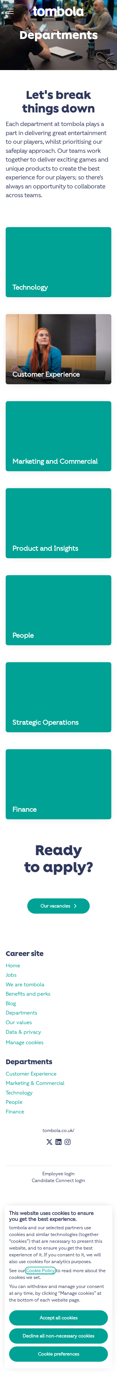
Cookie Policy (40, 1270)
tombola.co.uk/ (58, 1130)
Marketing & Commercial (35, 1083)
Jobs (11, 975)
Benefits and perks (28, 994)
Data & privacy (23, 1032)
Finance (15, 1112)
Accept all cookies (59, 1317)
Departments (21, 1013)
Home (13, 965)
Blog (11, 1003)
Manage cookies (24, 1042)
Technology (19, 1093)
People (14, 1102)
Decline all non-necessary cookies (58, 1336)
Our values (19, 1022)
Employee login (58, 1173)
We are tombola (25, 984)
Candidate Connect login (58, 1180)
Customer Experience (31, 1074)
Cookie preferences (58, 1354)
